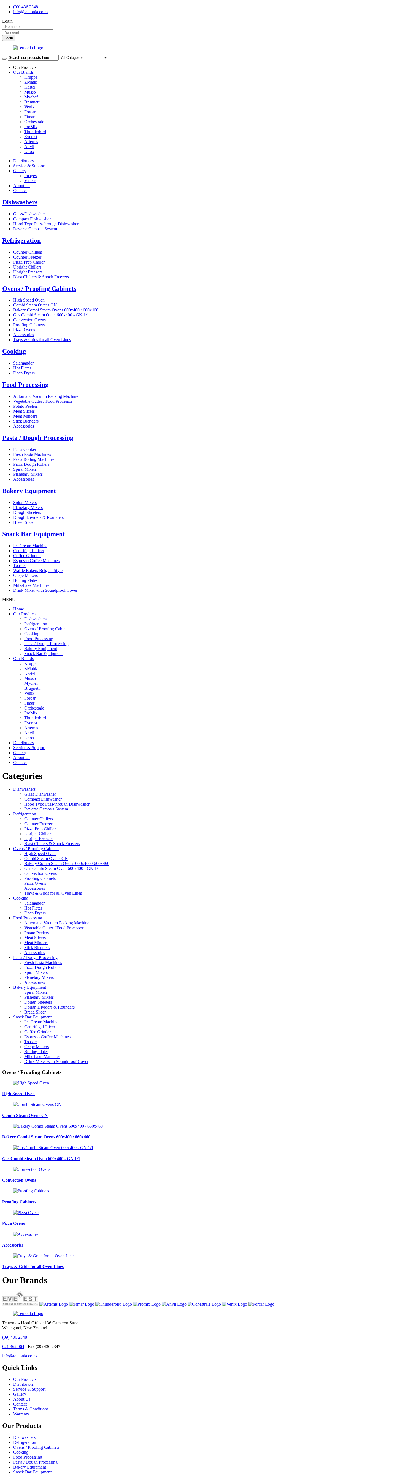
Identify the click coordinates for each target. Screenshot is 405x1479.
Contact (20, 190)
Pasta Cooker (24, 449)
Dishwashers (19, 202)
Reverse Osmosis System (35, 228)
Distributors (23, 160)
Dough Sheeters (27, 512)
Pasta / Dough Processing (37, 437)
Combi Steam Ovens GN (35, 305)
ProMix (30, 126)
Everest (30, 136)
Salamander (23, 363)
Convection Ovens (29, 319)
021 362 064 (13, 1346)
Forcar (30, 111)
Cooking (14, 351)
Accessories (23, 334)
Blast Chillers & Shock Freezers (41, 277)
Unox (29, 151)
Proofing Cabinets (29, 324)
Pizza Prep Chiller (29, 262)
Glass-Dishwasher (29, 214)
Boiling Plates (25, 580)
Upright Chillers (27, 267)
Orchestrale (34, 121)
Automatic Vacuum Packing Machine (45, 396)
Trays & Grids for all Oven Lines (42, 339)
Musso (30, 92)
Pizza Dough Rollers (31, 464)
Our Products (24, 614)
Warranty (21, 1414)
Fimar (29, 116)
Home (18, 609)
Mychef (31, 97)
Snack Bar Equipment (33, 534)
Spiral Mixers (25, 469)
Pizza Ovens (24, 329)
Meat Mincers (25, 416)
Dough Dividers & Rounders (38, 517)
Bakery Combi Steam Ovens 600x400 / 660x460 (55, 310)
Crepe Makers (25, 575)
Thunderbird (35, 131)
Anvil (29, 146)
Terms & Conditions (30, 1409)
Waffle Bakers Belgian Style (38, 570)
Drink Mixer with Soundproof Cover (45, 590)
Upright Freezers (27, 272)
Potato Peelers (25, 406)
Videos (30, 180)
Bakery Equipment (29, 490)
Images (30, 175)
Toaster (19, 565)
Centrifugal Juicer (28, 550)
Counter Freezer (27, 257)
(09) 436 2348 (25, 6)
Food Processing (25, 384)
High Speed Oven (29, 300)
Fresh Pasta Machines (32, 454)
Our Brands (23, 72)
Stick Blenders (26, 421)
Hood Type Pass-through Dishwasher (46, 223)
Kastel (29, 87)
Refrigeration (21, 240)
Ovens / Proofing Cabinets (39, 288)
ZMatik (30, 82)
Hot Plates (22, 368)
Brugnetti (32, 102)
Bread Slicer (24, 522)
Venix (29, 107)
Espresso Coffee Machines (36, 560)
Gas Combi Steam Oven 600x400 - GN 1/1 (51, 315)
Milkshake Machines (31, 585)
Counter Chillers (27, 252)
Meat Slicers (24, 411)
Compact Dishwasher (32, 219)
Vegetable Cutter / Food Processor (42, 401)
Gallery (19, 170)
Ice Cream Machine (30, 545)
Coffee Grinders (27, 555)
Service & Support (29, 165)
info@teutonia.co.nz (30, 11)
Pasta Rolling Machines (33, 459)
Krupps (30, 77)
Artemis (31, 141)
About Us (21, 185)
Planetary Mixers (28, 474)
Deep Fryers (24, 373)
